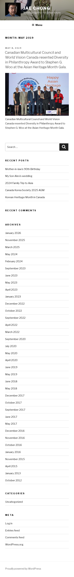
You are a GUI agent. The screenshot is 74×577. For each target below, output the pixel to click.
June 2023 (11, 275)
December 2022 (15, 303)
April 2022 (11, 325)
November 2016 (15, 437)
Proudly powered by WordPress (23, 568)
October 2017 (13, 402)
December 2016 (15, 430)
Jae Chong (36, 8)
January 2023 (13, 296)
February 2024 (14, 261)
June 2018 (11, 381)
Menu (38, 24)
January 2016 (13, 452)
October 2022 (13, 310)
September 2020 (15, 339)
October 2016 (13, 445)
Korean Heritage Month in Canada (25, 197)
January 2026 (13, 233)
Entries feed (12, 530)
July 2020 (11, 346)
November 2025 (15, 240)
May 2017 (11, 423)
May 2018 (11, 388)
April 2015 (11, 466)
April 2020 (11, 360)
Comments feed (14, 537)
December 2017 (14, 395)
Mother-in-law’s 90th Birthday (22, 169)
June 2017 (11, 416)
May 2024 (11, 254)
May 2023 (11, 282)
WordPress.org (14, 544)
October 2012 (13, 480)
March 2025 (12, 247)
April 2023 (11, 289)
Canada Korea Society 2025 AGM (25, 190)
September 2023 (15, 268)
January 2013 (13, 473)
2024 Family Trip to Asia (19, 183)
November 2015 (15, 459)
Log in (8, 523)
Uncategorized (14, 501)
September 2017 (15, 409)
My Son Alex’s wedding (18, 176)
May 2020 (11, 353)
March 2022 (12, 332)
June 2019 (11, 367)
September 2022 (15, 317)
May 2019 (11, 374)
